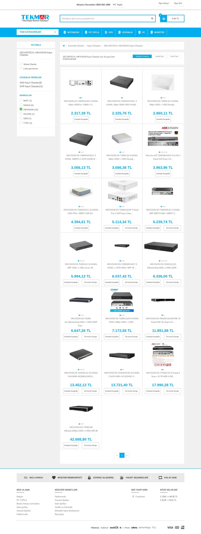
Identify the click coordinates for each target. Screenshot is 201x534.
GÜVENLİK (127, 32)
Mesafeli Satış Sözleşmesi (67, 510)
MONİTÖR (159, 32)
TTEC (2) (27, 123)
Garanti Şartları (24, 510)
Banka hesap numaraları (28, 503)
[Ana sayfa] (64, 46)
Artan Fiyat (174, 56)
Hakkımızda (22, 514)
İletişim (20, 496)
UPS (111, 32)
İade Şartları (60, 503)
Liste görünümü (30, 68)
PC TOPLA (94, 32)
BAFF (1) (27, 100)
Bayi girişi (59, 514)
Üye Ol (177, 3)
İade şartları (22, 507)
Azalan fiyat (159, 56)
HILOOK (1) (28, 114)
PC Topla (117, 4)
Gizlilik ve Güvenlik (63, 507)
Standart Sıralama (142, 56)
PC (143, 32)
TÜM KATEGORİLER (30, 32)
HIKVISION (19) (30, 109)
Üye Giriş (163, 3)
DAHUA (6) (28, 105)
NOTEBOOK (73, 32)
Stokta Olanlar (30, 64)
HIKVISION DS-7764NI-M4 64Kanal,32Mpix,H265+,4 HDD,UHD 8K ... (81, 430)
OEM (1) (27, 118)
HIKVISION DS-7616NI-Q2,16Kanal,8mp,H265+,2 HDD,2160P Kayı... (81, 322)
